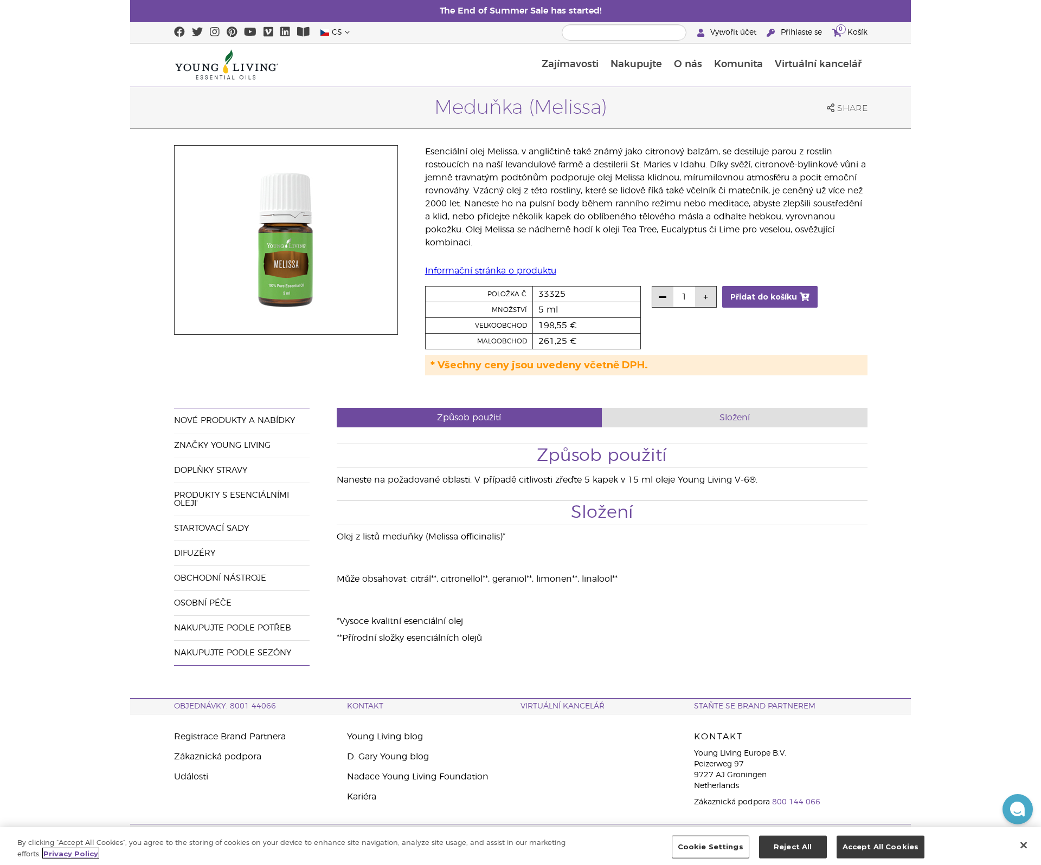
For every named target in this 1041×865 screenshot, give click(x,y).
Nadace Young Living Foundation (418, 776)
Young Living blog (385, 736)
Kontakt (365, 706)
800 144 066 (796, 802)
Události (191, 776)
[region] (520, 846)
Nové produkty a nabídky (234, 421)
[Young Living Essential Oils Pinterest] (232, 32)
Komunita (738, 64)
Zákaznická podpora (217, 756)
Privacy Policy (70, 853)
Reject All (793, 846)
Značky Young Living (222, 445)
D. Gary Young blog (388, 756)
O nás (688, 64)
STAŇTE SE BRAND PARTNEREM (754, 706)
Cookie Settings (710, 846)
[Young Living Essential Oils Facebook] (179, 32)
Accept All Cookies (880, 846)
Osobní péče (203, 603)
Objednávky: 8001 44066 (225, 706)
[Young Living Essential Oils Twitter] (197, 32)
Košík (853, 31)
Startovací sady (211, 528)
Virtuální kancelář (818, 64)
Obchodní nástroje (220, 578)
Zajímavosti (570, 64)
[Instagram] (215, 32)
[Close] (1024, 845)
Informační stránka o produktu (490, 270)
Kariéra (361, 796)
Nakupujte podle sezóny (232, 653)
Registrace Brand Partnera (230, 736)
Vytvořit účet (733, 32)
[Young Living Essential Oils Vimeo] (268, 32)
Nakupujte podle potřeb (232, 628)
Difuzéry (194, 553)
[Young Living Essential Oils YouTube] (250, 32)
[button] (1018, 809)
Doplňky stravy (210, 470)
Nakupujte (636, 64)
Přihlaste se (801, 32)
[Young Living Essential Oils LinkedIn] (285, 32)
